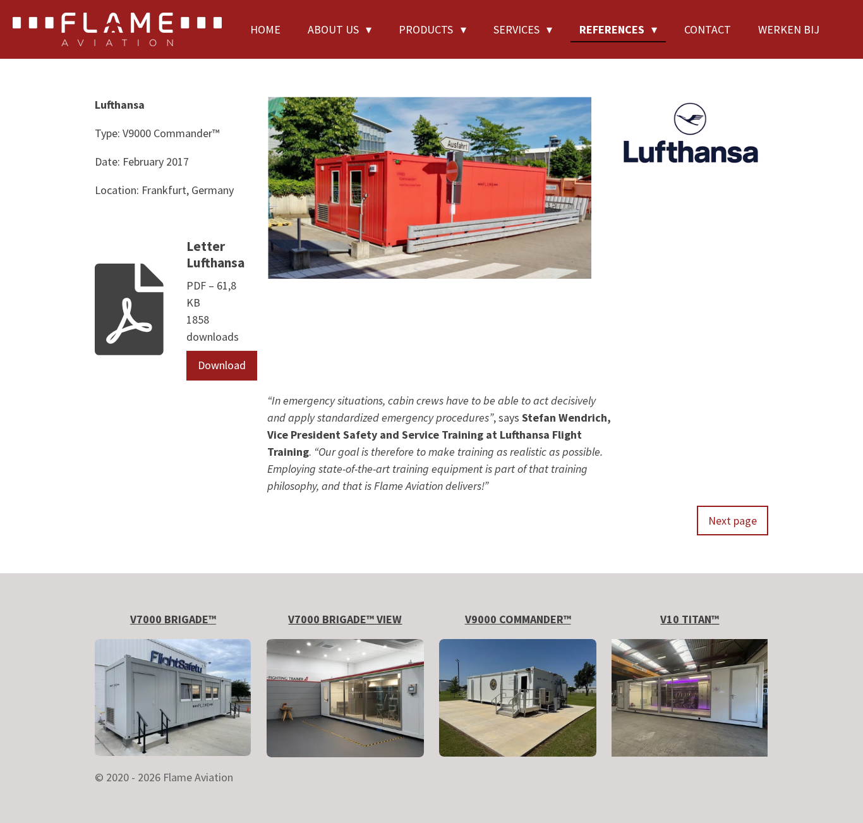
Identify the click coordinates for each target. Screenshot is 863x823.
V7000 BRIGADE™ (173, 619)
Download (222, 365)
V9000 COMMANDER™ (518, 619)
